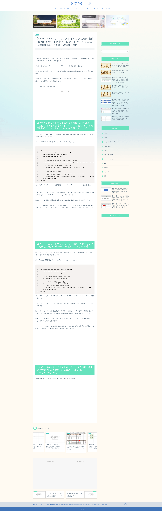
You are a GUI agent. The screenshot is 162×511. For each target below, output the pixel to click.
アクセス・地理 (64, 9)
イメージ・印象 (85, 9)
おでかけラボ (81, 3)
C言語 (105, 133)
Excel (75, 9)
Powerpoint (107, 146)
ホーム (54, 9)
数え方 (96, 9)
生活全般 (106, 172)
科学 (105, 176)
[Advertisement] (64, 105)
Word (105, 150)
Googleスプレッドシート (111, 142)
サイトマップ (106, 9)
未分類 (106, 167)
